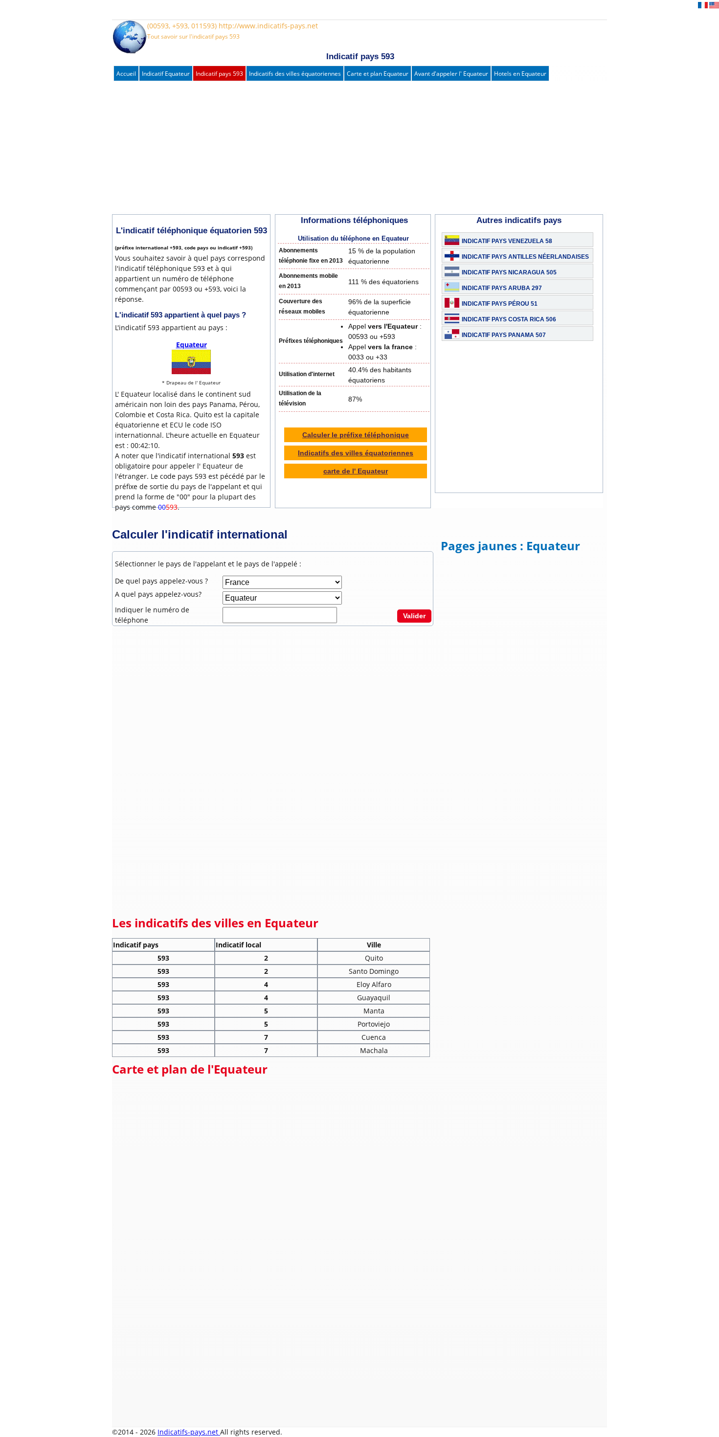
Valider (414, 616)
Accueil (126, 73)
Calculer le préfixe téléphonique (355, 435)
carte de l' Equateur (355, 471)
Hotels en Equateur (520, 73)
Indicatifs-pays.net (188, 1432)
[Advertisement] (349, 148)
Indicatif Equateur (166, 73)
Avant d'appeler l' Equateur (451, 73)
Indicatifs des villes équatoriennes (295, 73)
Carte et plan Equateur (377, 73)
